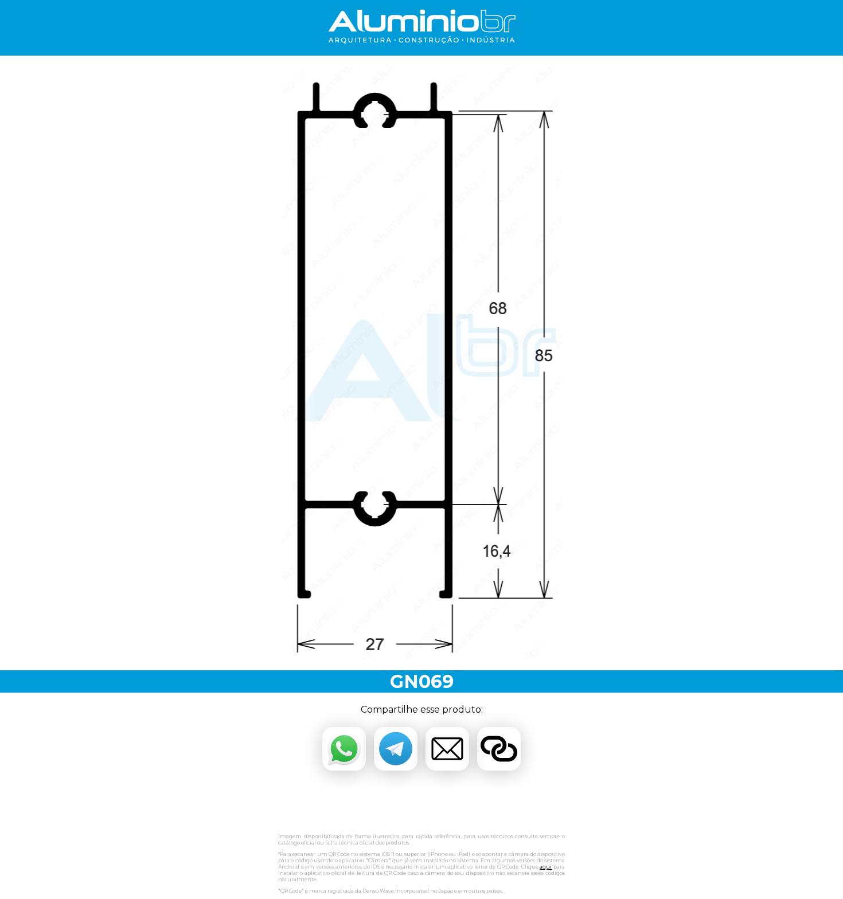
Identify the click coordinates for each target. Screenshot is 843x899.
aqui (546, 866)
